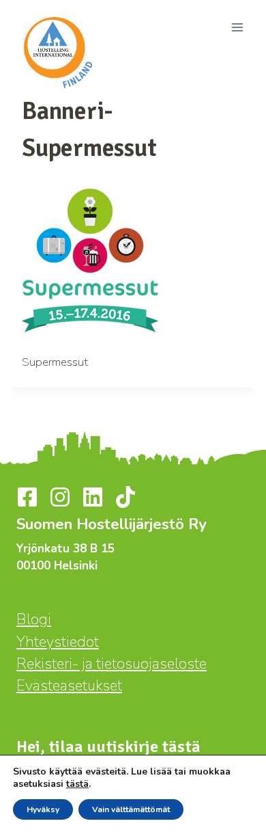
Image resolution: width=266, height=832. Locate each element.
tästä (77, 784)
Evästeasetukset (69, 685)
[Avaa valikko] (237, 27)
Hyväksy (43, 809)
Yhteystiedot (57, 642)
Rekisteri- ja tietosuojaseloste (111, 664)
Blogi (33, 619)
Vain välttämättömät (131, 809)
